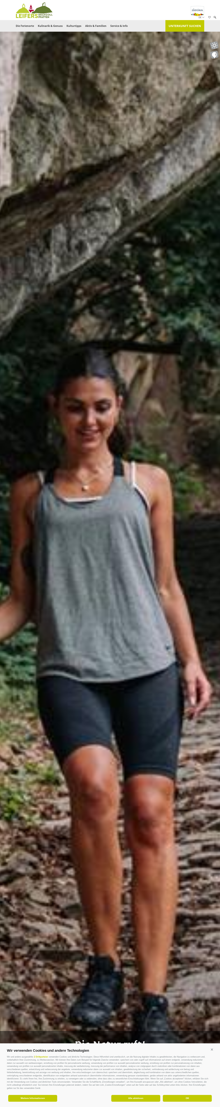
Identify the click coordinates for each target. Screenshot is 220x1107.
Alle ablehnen (135, 1098)
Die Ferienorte (25, 26)
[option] (110, 560)
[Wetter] (214, 45)
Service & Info (119, 26)
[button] (212, 1049)
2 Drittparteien (41, 1057)
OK (187, 1098)
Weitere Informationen (33, 1098)
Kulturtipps (74, 26)
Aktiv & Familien (95, 26)
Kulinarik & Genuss (50, 26)
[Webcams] (214, 55)
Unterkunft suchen (185, 26)
